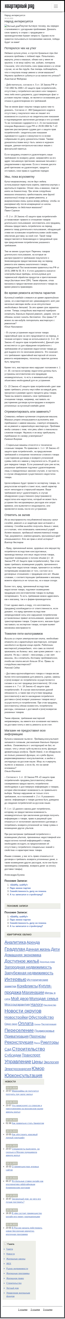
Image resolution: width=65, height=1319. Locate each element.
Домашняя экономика (22, 955)
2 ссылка (35, 1309)
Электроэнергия (17, 1069)
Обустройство (41, 1017)
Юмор (38, 1068)
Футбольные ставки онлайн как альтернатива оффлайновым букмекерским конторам (24, 1184)
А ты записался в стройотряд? (26, 894)
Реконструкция (18, 1042)
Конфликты (27, 986)
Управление (17, 1061)
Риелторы (49, 1042)
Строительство (28, 1048)
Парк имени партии (20, 888)
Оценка (37, 1024)
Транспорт (31, 1055)
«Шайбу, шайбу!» (19, 885)
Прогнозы (37, 1036)
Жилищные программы (18, 1273)
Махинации (33, 992)
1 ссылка (22, 1309)
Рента (37, 1043)
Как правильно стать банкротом (28, 1123)
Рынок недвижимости (17, 1268)
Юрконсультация (23, 1075)
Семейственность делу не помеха (28, 891)
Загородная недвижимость (28, 967)
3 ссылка (47, 1309)
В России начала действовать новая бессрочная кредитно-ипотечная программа (24, 1231)
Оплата (26, 1023)
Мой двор (20, 998)
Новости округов (22, 1011)
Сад (7, 1049)
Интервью (15, 979)
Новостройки (16, 1017)
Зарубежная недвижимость (28, 973)
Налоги (36, 1004)
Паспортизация (48, 1024)
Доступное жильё (21, 961)
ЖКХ (8, 1263)
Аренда (33, 942)
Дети (55, 949)
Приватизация (16, 1036)
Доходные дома (47, 962)
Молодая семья (43, 998)
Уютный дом (12, 1288)
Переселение (19, 1030)
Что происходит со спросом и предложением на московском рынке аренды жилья (24, 1108)
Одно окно (10, 1024)
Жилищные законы (15, 1259)
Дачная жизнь (38, 949)
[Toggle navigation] (55, 6)
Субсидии (12, 1055)
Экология (51, 1062)
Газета (9, 1249)
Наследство (49, 1005)
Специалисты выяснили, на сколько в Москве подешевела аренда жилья (23, 1152)
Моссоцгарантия (17, 1004)
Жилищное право (15, 1278)
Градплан (14, 949)
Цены (37, 1061)
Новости (10, 1081)
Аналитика (15, 942)
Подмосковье (44, 1031)
